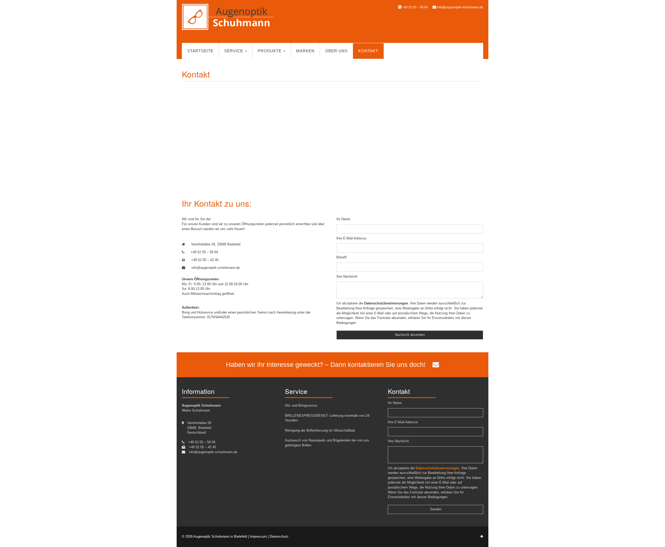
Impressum (258, 536)
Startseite (200, 51)
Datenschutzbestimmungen (386, 303)
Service (234, 51)
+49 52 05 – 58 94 (414, 7)
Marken (305, 51)
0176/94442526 (218, 317)
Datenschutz (279, 536)
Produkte (270, 51)
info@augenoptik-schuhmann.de (460, 7)
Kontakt (368, 51)
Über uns (336, 51)
